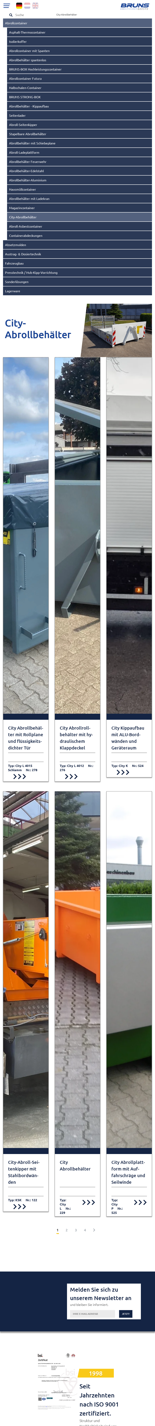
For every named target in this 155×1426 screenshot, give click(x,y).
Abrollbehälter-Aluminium (27, 180)
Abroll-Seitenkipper (23, 125)
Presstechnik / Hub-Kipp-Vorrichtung (31, 272)
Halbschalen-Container (25, 88)
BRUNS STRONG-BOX (25, 97)
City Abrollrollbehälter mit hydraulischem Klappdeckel (76, 737)
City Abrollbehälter (75, 1165)
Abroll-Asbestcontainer (25, 226)
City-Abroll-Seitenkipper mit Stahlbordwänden (24, 1172)
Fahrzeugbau (14, 263)
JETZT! (126, 1314)
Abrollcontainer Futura (25, 78)
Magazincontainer (22, 208)
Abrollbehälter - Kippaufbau (29, 106)
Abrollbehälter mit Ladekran (29, 198)
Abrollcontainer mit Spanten (29, 51)
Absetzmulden (15, 245)
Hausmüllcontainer (22, 189)
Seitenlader (17, 115)
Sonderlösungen (16, 282)
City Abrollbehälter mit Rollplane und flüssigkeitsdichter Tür (25, 737)
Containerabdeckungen (25, 235)
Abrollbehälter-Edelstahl (26, 171)
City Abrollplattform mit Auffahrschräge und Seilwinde (128, 1172)
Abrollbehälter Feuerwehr (27, 161)
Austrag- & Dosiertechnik (23, 254)
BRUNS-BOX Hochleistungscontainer (35, 69)
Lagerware (12, 291)
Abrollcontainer (16, 23)
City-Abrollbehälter (23, 217)
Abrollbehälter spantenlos (27, 60)
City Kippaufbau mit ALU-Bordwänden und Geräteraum (127, 737)
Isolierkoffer (18, 41)
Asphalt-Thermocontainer (27, 32)
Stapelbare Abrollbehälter (27, 134)
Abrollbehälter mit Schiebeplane (32, 143)
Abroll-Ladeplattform (24, 152)
